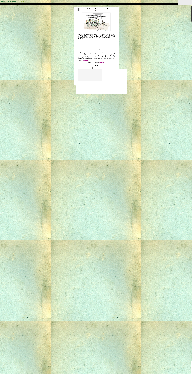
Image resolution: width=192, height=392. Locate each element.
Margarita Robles (99, 63)
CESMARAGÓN (101, 62)
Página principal (8, 4)
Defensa (95, 63)
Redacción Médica (86, 60)
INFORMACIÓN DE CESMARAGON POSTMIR (19, 4)
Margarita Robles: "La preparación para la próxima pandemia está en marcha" (96, 9)
